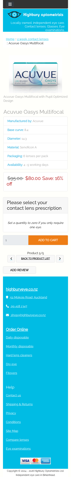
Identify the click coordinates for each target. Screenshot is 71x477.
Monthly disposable (20, 346)
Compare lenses (17, 439)
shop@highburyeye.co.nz (28, 315)
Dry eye (11, 364)
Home (10, 39)
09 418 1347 (18, 306)
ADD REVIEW (19, 270)
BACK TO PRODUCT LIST (35, 258)
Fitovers (11, 373)
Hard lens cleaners (19, 355)
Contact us (13, 395)
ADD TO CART (48, 240)
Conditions (13, 422)
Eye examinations (18, 448)
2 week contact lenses (33, 39)
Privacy (11, 413)
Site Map (12, 431)
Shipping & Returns (19, 404)
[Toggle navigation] (10, 4)
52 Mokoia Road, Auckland (28, 297)
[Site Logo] (35, 14)
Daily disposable (17, 337)
